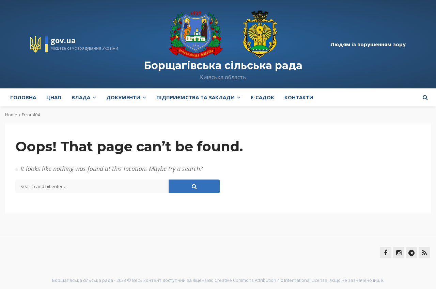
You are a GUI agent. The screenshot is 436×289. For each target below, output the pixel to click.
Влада (81, 97)
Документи (123, 97)
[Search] (425, 97)
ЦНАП (53, 97)
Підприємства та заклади (195, 97)
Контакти (298, 97)
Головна (23, 97)
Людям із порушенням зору (368, 44)
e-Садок (262, 97)
